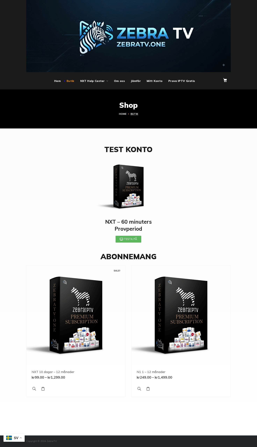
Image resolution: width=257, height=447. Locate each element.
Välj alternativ (43, 388)
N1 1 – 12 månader (151, 372)
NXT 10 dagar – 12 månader (53, 372)
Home (122, 114)
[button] (225, 80)
